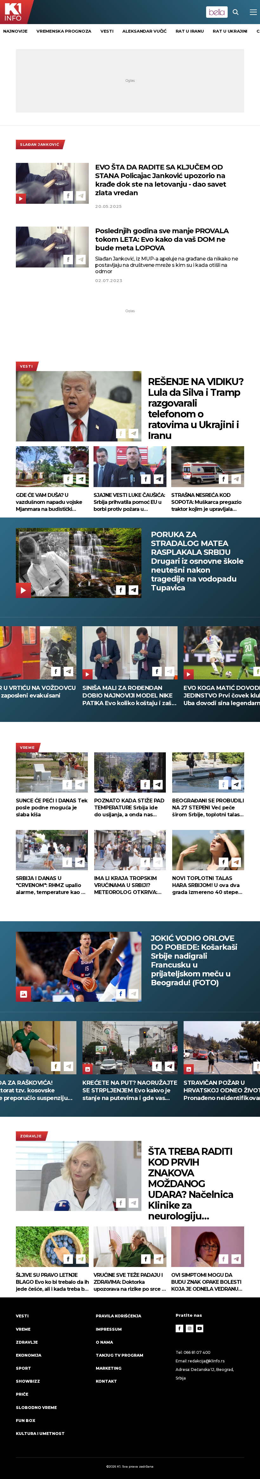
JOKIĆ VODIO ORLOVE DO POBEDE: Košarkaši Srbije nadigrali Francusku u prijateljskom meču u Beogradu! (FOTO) (194, 960)
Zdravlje (31, 1136)
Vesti (26, 366)
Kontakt (106, 1381)
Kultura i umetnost (40, 1433)
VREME (27, 747)
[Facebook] (68, 196)
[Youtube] (200, 1328)
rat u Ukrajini (230, 31)
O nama (104, 1342)
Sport (23, 1368)
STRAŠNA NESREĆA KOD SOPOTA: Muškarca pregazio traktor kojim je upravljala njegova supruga (206, 502)
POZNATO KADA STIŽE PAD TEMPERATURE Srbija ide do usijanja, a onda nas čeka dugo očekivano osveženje (129, 808)
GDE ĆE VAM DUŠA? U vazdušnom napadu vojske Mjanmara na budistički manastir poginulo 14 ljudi (49, 502)
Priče (22, 1394)
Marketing (108, 1368)
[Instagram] (189, 1328)
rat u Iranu (190, 31)
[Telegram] (81, 196)
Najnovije (15, 31)
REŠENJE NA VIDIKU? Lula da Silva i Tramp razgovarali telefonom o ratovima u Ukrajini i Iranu (196, 408)
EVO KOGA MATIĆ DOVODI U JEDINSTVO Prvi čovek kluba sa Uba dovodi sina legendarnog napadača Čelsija (127, 696)
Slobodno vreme (36, 1407)
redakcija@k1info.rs (206, 1361)
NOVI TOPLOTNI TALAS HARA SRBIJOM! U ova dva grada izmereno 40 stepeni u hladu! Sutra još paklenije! (207, 885)
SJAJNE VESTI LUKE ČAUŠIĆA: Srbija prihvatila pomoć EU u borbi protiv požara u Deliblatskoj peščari (129, 502)
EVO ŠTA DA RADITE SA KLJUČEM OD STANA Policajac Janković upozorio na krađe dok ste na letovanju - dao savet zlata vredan (160, 180)
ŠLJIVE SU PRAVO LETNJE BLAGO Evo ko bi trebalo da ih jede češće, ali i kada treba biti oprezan (52, 1282)
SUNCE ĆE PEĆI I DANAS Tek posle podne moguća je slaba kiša (52, 808)
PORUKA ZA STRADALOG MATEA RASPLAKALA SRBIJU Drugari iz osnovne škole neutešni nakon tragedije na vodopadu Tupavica (197, 561)
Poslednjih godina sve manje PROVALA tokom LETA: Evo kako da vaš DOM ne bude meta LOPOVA (162, 239)
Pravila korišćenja (118, 1316)
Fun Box (25, 1420)
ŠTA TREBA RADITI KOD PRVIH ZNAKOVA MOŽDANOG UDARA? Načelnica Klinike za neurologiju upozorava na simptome (190, 1184)
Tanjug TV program (119, 1355)
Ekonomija (28, 1355)
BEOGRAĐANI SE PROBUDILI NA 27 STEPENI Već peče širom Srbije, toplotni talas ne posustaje (208, 808)
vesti (107, 31)
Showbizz (28, 1381)
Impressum (109, 1329)
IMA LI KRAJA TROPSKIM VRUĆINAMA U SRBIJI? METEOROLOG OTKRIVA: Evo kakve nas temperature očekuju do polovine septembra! (129, 885)
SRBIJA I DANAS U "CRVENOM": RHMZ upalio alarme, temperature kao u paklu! (50, 885)
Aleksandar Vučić (144, 31)
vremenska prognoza (63, 31)
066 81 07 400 (197, 1352)
